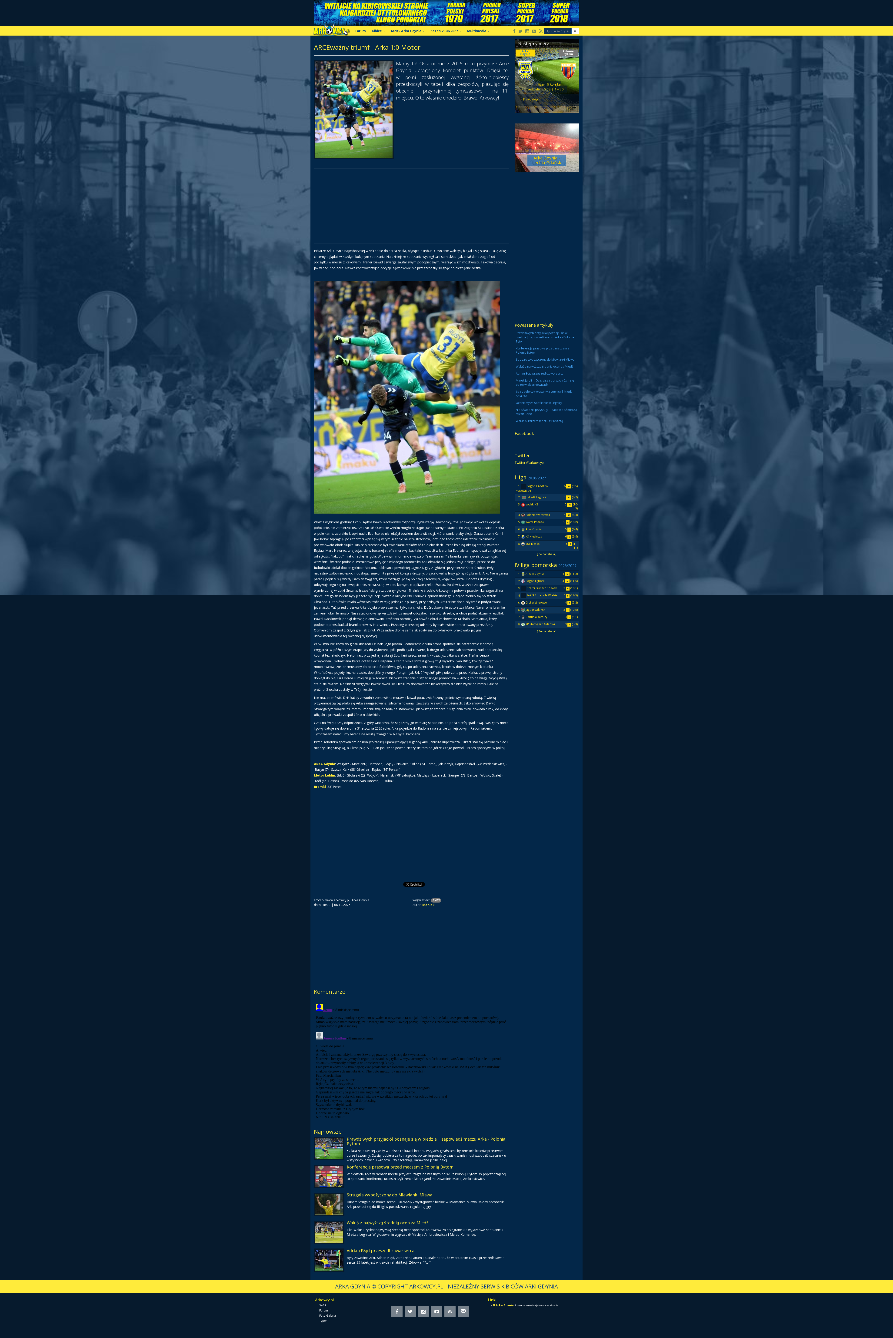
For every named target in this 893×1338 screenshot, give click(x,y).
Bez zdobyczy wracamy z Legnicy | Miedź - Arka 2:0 (545, 394)
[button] (575, 31)
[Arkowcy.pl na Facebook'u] (514, 31)
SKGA (322, 1305)
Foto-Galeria (327, 1316)
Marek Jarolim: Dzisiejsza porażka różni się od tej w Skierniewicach (545, 382)
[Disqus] (411, 1060)
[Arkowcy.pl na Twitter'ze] (520, 31)
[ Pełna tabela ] (546, 554)
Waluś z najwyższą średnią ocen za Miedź (387, 1222)
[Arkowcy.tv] (534, 31)
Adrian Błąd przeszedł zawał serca (380, 1250)
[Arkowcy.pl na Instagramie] (527, 31)
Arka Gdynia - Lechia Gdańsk (546, 160)
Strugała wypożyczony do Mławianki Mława (389, 1195)
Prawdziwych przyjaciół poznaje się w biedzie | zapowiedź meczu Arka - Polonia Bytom (426, 1141)
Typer (323, 1321)
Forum (360, 31)
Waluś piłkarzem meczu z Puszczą (539, 421)
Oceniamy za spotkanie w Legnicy (539, 403)
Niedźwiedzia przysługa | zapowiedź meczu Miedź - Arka (546, 412)
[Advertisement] (411, 206)
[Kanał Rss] (541, 31)
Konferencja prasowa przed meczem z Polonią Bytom (400, 1167)
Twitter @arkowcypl (529, 462)
